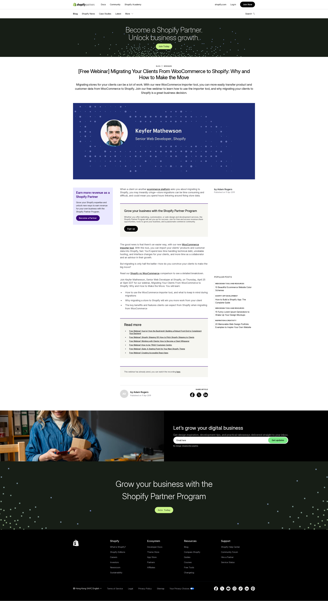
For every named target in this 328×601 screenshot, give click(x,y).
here (178, 372)
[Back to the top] (76, 543)
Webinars (168, 66)
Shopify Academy (133, 4)
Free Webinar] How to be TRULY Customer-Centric (150, 345)
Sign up (131, 228)
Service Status (228, 562)
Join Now (247, 4)
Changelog (189, 572)
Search (248, 13)
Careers (113, 557)
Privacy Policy (145, 588)
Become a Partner (88, 218)
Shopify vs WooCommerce (145, 273)
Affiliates (151, 567)
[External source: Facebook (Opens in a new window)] (192, 395)
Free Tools (189, 567)
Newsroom (115, 567)
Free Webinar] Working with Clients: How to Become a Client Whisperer (159, 341)
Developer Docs (154, 547)
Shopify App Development (226, 296)
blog (158, 66)
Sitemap (160, 588)
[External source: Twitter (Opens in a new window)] (199, 395)
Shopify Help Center (230, 547)
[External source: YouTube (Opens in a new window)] (228, 589)
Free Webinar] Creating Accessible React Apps (148, 353)
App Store (152, 557)
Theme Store (153, 552)
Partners (151, 562)
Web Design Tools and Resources (229, 284)
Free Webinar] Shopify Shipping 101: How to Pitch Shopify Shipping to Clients (161, 337)
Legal (130, 588)
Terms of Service (115, 588)
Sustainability (116, 572)
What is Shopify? (118, 547)
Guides (187, 557)
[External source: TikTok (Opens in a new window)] (241, 589)
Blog (75, 13)
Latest (118, 13)
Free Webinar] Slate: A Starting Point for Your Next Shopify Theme (157, 349)
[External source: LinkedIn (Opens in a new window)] (205, 395)
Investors (114, 562)
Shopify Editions (117, 552)
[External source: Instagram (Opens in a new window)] (234, 589)
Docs (103, 4)
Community (115, 4)
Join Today (164, 46)
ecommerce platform (158, 189)
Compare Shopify (192, 552)
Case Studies (105, 13)
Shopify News (88, 13)
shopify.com (220, 4)
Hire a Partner (227, 557)
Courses (188, 562)
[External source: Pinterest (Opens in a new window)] (253, 589)
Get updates (278, 440)
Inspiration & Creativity (225, 320)
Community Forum (229, 552)
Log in (233, 4)
